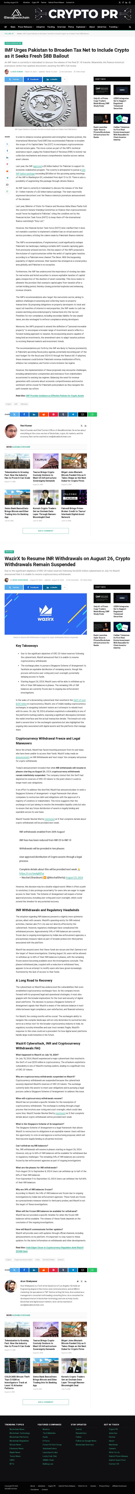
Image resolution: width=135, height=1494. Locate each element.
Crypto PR (35, 2)
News (13, 27)
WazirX (61, 1260)
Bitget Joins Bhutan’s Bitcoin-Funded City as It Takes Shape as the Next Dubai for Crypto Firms (73, 476)
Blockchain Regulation (19, 1441)
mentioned (50, 819)
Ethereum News (16, 1448)
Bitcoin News (15, 1444)
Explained (80, 27)
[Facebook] (7, 150)
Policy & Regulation (13, 43)
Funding (51, 27)
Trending (113, 27)
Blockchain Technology (20, 1433)
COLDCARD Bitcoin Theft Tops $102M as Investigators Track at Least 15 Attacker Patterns (17, 1382)
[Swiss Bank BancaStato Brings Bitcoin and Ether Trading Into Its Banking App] (17, 497)
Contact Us (70, 2)
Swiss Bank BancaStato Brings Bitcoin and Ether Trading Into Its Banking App (17, 512)
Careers (112, 1448)
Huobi (45, 1437)
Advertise (26, 2)
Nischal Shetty (48, 1260)
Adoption (40, 27)
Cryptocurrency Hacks (23, 1260)
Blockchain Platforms (19, 1437)
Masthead (113, 1444)
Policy (71, 27)
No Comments (67, 72)
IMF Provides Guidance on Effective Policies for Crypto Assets (55, 395)
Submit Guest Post (117, 1460)
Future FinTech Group (52, 1444)
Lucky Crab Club (50, 1456)
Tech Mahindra (49, 1433)
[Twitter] (7, 144)
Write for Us (114, 1452)
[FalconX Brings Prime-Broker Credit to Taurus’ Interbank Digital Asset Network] (74, 497)
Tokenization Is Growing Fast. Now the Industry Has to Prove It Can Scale (17, 475)
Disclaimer (35, 1490)
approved (37, 166)
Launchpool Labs (50, 1452)
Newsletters (81, 1433)
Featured (9, 551)
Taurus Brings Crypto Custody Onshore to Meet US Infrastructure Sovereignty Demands (44, 476)
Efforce (46, 1441)
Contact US (114, 1464)
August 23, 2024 (74, 877)
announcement (23, 757)
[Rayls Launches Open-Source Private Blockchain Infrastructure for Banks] (102, 119)
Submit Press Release (56, 2)
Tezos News (15, 1456)
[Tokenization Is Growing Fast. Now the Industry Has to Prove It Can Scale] (17, 461)
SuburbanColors (50, 1448)
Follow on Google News (86, 1441)
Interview (61, 27)
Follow (78, 1437)
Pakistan (24, 404)
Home (19, 34)
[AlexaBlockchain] (16, 14)
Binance (46, 1429)
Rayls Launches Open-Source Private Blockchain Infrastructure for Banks (102, 132)
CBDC (12, 1460)
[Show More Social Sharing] (64, 79)
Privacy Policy (104, 1486)
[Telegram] (7, 177)
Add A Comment (45, 531)
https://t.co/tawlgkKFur (31, 873)
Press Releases (25, 27)
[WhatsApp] (7, 191)
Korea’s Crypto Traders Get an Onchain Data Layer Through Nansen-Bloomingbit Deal (44, 512)
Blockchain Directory (85, 1444)
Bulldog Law (48, 1464)
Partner (43, 2)
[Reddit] (7, 171)
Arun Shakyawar (20, 580)
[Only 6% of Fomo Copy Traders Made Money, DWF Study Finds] (102, 90)
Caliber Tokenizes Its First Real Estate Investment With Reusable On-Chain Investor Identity (122, 133)
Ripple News (15, 1452)
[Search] (130, 27)
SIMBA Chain (48, 1460)
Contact (45, 1490)
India (38, 1260)
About (92, 27)
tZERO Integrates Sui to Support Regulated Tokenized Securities (121, 103)
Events (79, 1429)
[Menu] (5, 27)
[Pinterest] (7, 164)
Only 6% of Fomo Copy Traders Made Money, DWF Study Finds (101, 102)
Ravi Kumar (18, 72)
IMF (16, 404)
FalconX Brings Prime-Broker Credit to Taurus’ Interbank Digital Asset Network (73, 512)
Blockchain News (17, 1429)
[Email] (7, 184)
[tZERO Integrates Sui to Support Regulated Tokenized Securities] (122, 90)
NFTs (12, 1464)
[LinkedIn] (7, 157)
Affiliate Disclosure (119, 1486)
